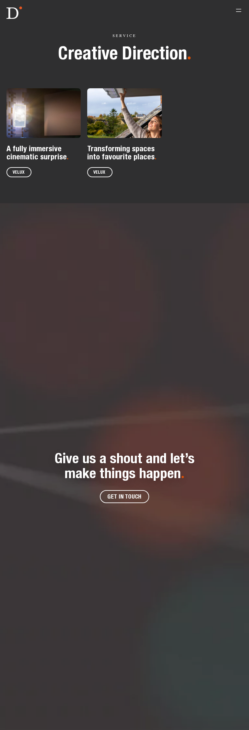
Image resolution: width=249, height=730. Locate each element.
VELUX (19, 172)
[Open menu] (239, 10)
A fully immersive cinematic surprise (36, 152)
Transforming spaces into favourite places (121, 152)
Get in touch (124, 496)
